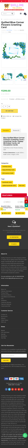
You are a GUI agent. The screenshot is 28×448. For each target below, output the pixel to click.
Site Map (3, 338)
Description (6, 130)
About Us (3, 289)
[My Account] (22, 1)
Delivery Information (6, 291)
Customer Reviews (6, 302)
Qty (2, 103)
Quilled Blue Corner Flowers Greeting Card (12, 19)
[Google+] (12, 389)
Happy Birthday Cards (8, 169)
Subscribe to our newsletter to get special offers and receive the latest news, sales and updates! (13, 350)
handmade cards (7, 182)
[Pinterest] (15, 389)
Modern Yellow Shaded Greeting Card (20, 207)
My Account (4, 316)
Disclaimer (4, 300)
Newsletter (4, 336)
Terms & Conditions (6, 295)
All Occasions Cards (7, 173)
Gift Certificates (5, 332)
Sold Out (10, 111)
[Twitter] (9, 389)
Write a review (21, 99)
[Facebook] (6, 389)
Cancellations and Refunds (8, 296)
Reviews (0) (16, 130)
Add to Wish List (6, 116)
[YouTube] (18, 389)
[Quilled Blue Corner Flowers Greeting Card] (7, 77)
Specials (3, 334)
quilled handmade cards (9, 185)
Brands (3, 330)
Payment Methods (6, 304)
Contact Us (4, 314)
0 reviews (11, 99)
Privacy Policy (4, 293)
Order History (4, 320)
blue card (21, 185)
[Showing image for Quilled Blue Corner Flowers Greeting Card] (21, 77)
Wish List (3, 322)
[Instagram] (22, 389)
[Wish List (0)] (25, 1)
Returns (3, 318)
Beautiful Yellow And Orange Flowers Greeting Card (7, 207)
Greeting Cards (6, 166)
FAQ (2, 298)
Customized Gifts (5, 306)
